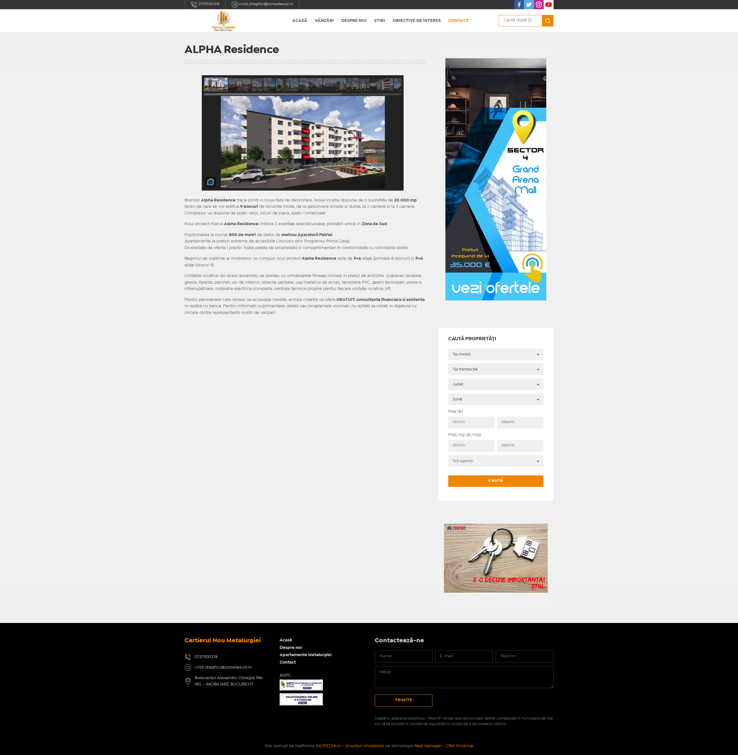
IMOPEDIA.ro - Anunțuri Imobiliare (350, 746)
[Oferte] (495, 61)
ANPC (285, 675)
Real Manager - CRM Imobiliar (444, 746)
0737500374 (208, 4)
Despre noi (354, 20)
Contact (458, 20)
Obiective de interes (417, 20)
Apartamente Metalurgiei (306, 655)
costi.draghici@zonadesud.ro (265, 4)
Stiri (379, 20)
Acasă (299, 20)
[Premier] (496, 527)
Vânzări (324, 20)
